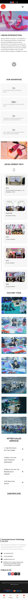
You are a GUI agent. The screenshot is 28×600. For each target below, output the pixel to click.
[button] (22, 7)
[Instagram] (17, 2)
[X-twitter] (15, 2)
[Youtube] (13, 2)
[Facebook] (11, 2)
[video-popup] (14, 64)
